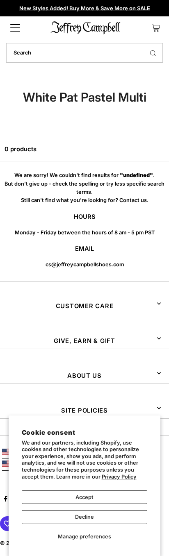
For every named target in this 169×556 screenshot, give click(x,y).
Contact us (133, 200)
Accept (84, 497)
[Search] (153, 53)
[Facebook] (5, 500)
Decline (84, 517)
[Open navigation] (15, 28)
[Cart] (156, 28)
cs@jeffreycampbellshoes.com (85, 264)
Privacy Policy (119, 477)
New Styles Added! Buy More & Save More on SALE (84, 8)
